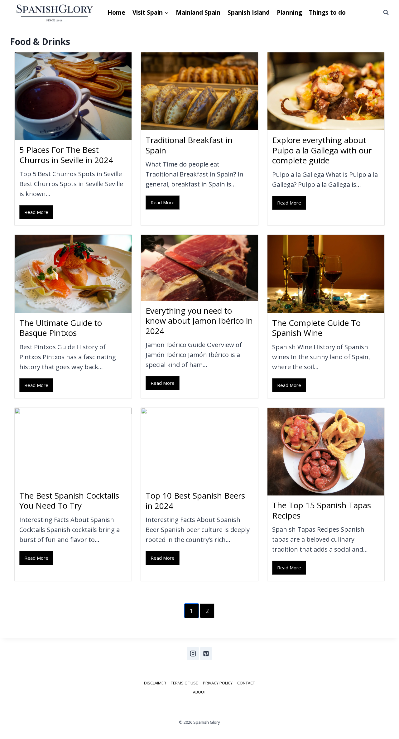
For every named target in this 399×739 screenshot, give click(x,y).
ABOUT (199, 692)
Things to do (327, 12)
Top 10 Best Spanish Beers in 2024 (195, 500)
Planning (289, 12)
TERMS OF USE (184, 683)
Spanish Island (249, 12)
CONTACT (246, 683)
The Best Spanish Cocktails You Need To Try (69, 500)
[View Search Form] (386, 12)
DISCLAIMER (155, 683)
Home (116, 12)
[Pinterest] (206, 653)
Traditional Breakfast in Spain (189, 145)
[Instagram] (193, 653)
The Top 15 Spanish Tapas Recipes (321, 510)
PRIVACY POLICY (218, 683)
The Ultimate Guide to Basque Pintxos (60, 328)
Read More (36, 212)
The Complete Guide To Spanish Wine (316, 328)
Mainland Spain (198, 12)
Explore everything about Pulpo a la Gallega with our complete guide (322, 150)
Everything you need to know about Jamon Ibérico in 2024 (199, 320)
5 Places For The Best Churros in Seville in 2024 (66, 155)
